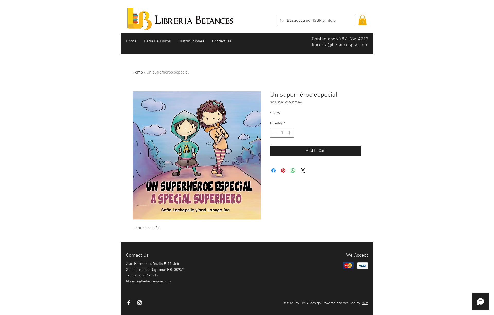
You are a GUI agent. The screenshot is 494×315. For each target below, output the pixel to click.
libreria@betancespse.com (340, 45)
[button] (362, 20)
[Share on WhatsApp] (293, 170)
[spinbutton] (282, 132)
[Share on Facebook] (273, 170)
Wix (365, 303)
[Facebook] (129, 303)
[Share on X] (303, 170)
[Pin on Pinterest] (283, 170)
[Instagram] (139, 303)
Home (138, 72)
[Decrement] (274, 132)
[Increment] (290, 132)
